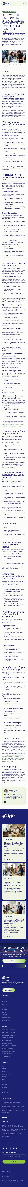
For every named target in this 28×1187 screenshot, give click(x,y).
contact (4, 1014)
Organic (4, 1079)
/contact (10, 761)
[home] (7, 3)
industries (5, 1004)
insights (4, 1009)
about (4, 1012)
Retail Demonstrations (8, 1032)
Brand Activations (7, 1043)
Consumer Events (7, 1040)
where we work (6, 1017)
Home (3, 999)
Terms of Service (6, 1174)
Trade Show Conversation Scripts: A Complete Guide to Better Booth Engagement (12, 1135)
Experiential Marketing (8, 1029)
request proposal (7, 1020)
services (4, 1001)
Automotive (5, 1087)
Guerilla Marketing (7, 1053)
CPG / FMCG (5, 1082)
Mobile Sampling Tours (8, 1051)
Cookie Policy (6, 1176)
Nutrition (5, 1092)
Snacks (4, 1076)
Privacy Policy (6, 1171)
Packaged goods (6, 1074)
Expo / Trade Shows (7, 1048)
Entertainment (6, 1090)
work (3, 1007)
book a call (14, 960)
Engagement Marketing (8, 1035)
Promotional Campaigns (9, 1045)
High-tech (5, 1084)
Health (4, 1068)
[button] (23, 3)
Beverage (5, 1071)
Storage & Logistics (7, 1056)
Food (3, 1066)
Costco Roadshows (7, 1037)
